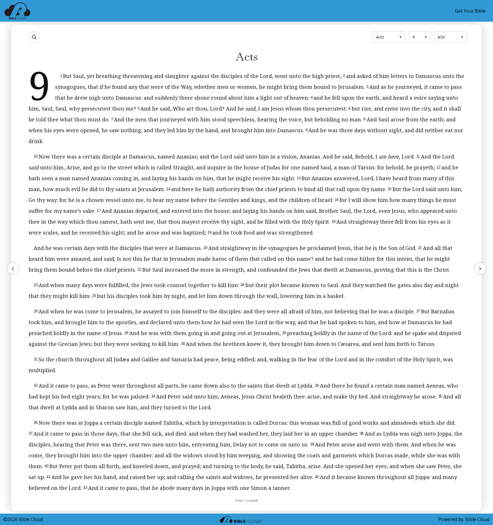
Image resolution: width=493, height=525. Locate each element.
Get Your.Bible (470, 11)
